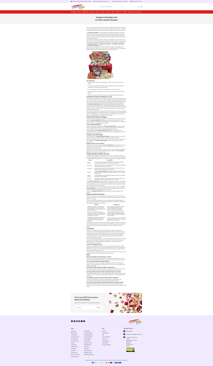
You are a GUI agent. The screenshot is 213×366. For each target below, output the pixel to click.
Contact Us (104, 338)
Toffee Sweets (119, 11)
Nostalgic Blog (105, 333)
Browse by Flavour (138, 11)
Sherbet (113, 11)
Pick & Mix (98, 11)
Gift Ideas (125, 11)
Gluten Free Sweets (75, 354)
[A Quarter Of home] (78, 7)
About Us (104, 331)
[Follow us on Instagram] (74, 321)
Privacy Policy (105, 342)
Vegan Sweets (74, 352)
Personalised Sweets (88, 334)
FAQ (103, 334)
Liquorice (103, 11)
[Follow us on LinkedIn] (84, 321)
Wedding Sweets (87, 344)
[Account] (139, 6)
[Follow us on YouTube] (77, 321)
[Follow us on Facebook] (72, 321)
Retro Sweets (87, 331)
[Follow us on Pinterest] (79, 321)
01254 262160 (129, 331)
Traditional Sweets (88, 333)
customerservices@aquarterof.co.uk (134, 334)
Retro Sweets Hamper (95, 46)
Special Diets (131, 11)
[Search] (122, 6)
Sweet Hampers (87, 338)
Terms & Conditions (106, 344)
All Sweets (79, 11)
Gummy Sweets (74, 338)
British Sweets (87, 340)
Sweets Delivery (105, 340)
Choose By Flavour (75, 356)
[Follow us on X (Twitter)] (82, 321)
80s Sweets (86, 346)
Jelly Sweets (73, 348)
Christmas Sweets (88, 350)
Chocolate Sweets (75, 336)
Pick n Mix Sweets (75, 340)
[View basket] (141, 6)
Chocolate (108, 11)
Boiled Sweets (85, 11)
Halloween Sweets (88, 352)
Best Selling (73, 11)
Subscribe (99, 307)
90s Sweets (86, 348)
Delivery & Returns (106, 336)
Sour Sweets (73, 344)
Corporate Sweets (88, 342)
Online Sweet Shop (88, 336)
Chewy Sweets (92, 11)
